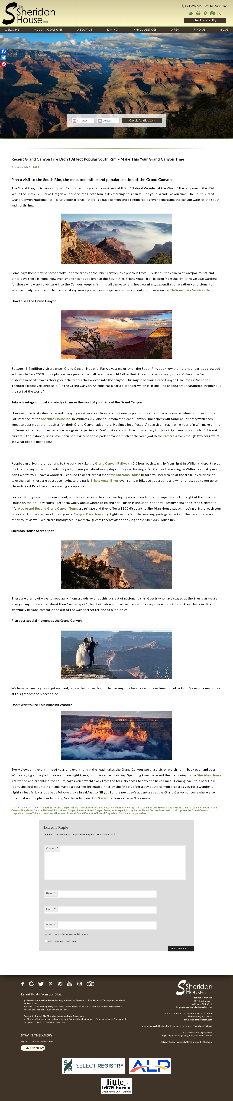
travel (45, 813)
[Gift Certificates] (198, 13)
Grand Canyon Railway (73, 810)
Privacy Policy (168, 1042)
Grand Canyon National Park (42, 810)
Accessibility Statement (189, 1042)
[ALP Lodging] (150, 1074)
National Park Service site (190, 290)
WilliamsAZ (100, 813)
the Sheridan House (125, 475)
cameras (169, 436)
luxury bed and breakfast (140, 810)
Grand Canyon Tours (98, 810)
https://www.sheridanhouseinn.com (194, 1007)
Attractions (46, 807)
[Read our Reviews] (31, 984)
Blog (224, 29)
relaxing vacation (104, 807)
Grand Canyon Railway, (112, 463)
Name (51, 893)
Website (50, 924)
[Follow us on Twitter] (41, 984)
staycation (17, 813)
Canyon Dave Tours (88, 514)
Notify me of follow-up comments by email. (68, 934)
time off (29, 813)
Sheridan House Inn (56, 419)
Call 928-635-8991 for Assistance (207, 6)
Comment (52, 848)
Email (51, 909)
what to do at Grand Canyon (77, 813)
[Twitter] (4, 58)
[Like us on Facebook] (23, 984)
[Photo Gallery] (212, 13)
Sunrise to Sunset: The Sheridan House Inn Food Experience (54, 1016)
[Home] (190, 13)
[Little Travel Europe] (116, 1094)
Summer (119, 807)
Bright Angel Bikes (105, 480)
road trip (177, 810)
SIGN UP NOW (33, 1048)
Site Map (207, 1042)
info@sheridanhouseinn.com (198, 1019)
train (38, 813)
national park (163, 810)
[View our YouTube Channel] (70, 984)
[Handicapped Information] (219, 13)
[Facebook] (4, 51)
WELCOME (12, 29)
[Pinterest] (4, 64)
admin (114, 813)
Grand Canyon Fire (82, 807)
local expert (118, 810)
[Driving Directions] (205, 13)
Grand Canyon (62, 807)
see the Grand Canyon (195, 810)
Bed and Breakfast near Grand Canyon (169, 807)
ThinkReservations (202, 1026)
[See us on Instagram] (80, 984)
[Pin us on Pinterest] (51, 984)
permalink (140, 813)
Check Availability (142, 120)
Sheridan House (209, 775)
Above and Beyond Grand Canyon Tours (48, 508)
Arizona (142, 807)
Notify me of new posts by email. (63, 941)
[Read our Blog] (60, 984)
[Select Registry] (93, 1074)
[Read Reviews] (90, 984)
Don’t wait (100, 798)
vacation (55, 813)
